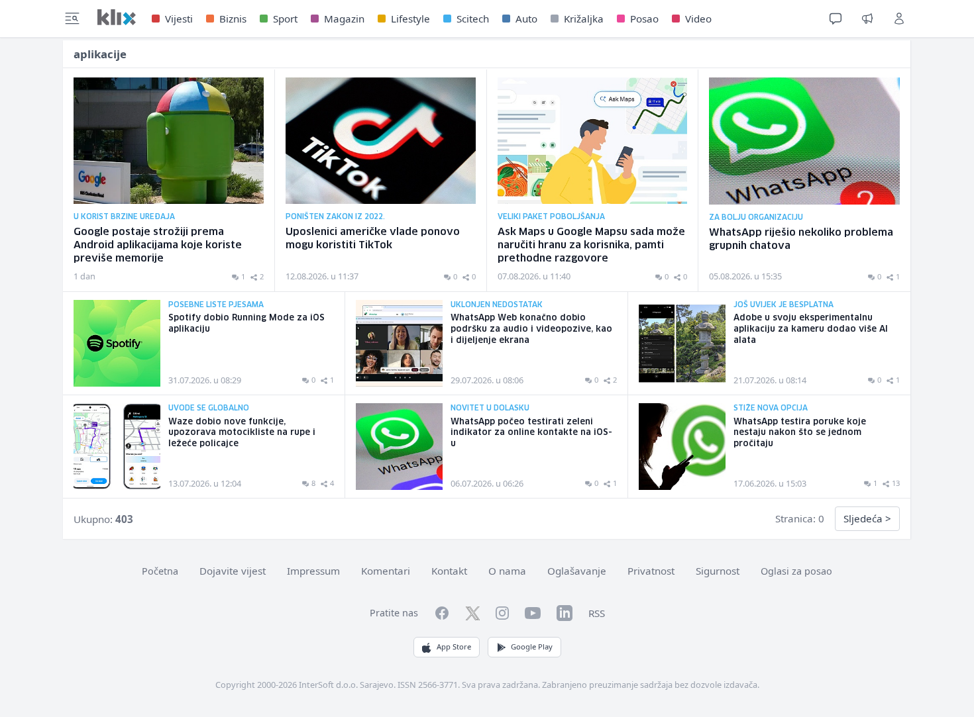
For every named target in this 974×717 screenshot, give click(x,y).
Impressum (313, 570)
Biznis (232, 18)
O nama (507, 570)
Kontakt (449, 570)
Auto (526, 18)
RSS (596, 613)
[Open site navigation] (72, 18)
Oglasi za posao (796, 571)
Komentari (385, 570)
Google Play (532, 646)
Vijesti (179, 18)
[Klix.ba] (116, 17)
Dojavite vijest (232, 570)
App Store (454, 646)
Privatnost (651, 570)
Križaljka (584, 18)
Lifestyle (410, 18)
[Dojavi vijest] (867, 18)
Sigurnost (717, 570)
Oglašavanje (576, 570)
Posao (644, 18)
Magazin (344, 18)
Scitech (473, 18)
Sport (285, 18)
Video (698, 18)
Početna (160, 571)
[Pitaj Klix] (835, 18)
